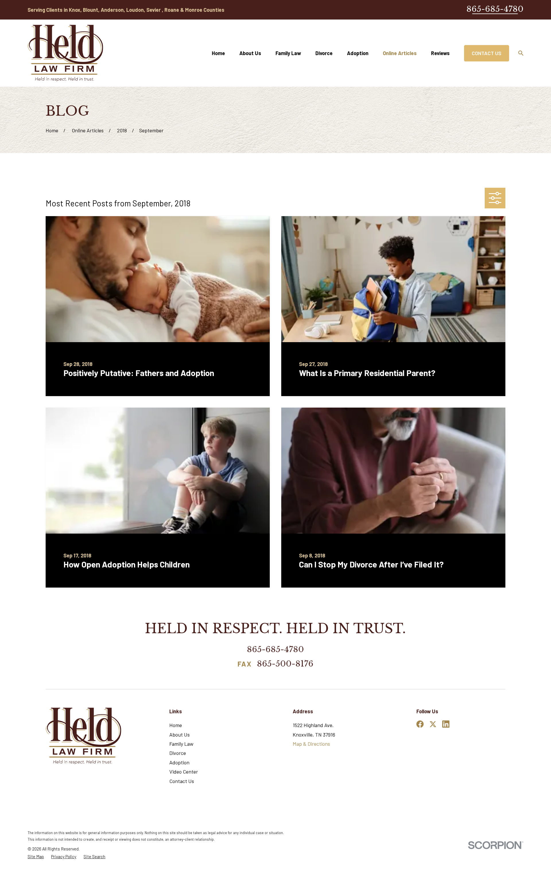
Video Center (183, 771)
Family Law (181, 744)
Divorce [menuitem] (324, 53)
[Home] (65, 53)
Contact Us (486, 53)
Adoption (179, 762)
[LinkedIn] (445, 724)
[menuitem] (36, 857)
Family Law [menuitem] (288, 53)
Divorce (177, 753)
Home (175, 725)
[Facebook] (420, 724)
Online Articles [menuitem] (400, 53)
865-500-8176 (285, 664)
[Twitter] (432, 724)
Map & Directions (311, 744)
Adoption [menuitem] (357, 53)
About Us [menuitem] (250, 53)
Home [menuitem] (218, 53)
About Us (179, 734)
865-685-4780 (494, 9)
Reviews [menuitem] (440, 53)
